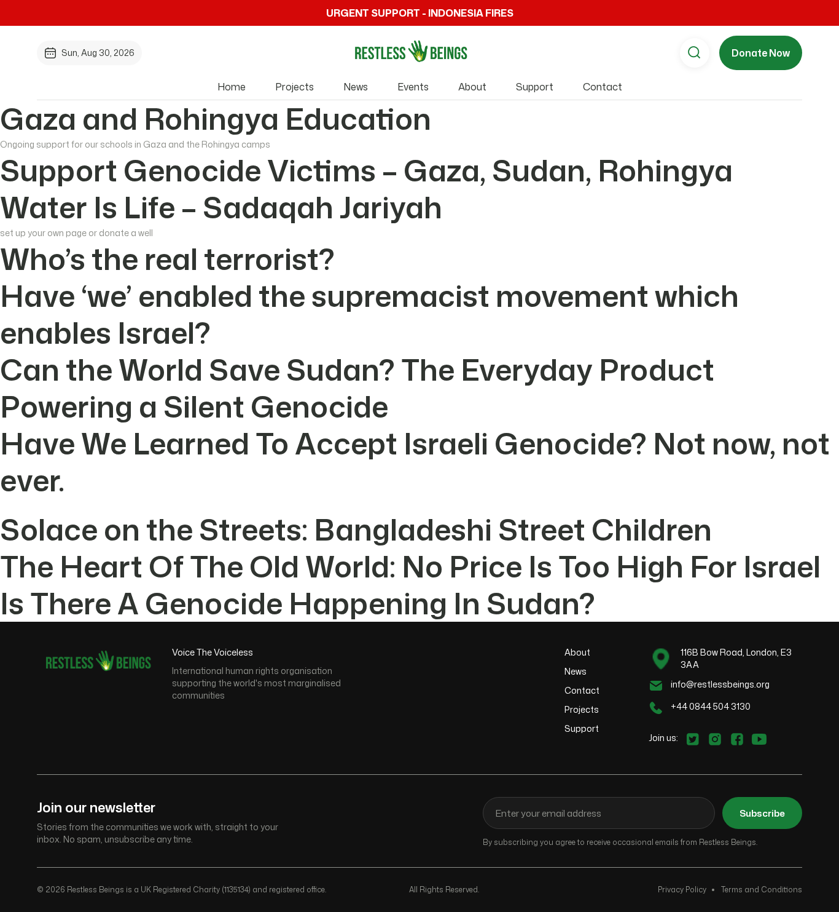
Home (231, 86)
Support (534, 86)
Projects (294, 86)
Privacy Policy (682, 889)
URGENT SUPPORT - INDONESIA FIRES (419, 13)
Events (413, 86)
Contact (602, 86)
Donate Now (761, 53)
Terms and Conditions (761, 889)
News (355, 86)
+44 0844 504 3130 (711, 706)
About (472, 86)
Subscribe (762, 813)
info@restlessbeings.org (720, 684)
